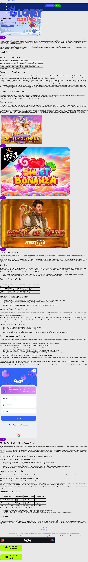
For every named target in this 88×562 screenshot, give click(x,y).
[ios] (11, 561)
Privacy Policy (45, 530)
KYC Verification (45, 529)
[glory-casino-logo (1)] (25, 23)
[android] (11, 552)
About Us (45, 528)
